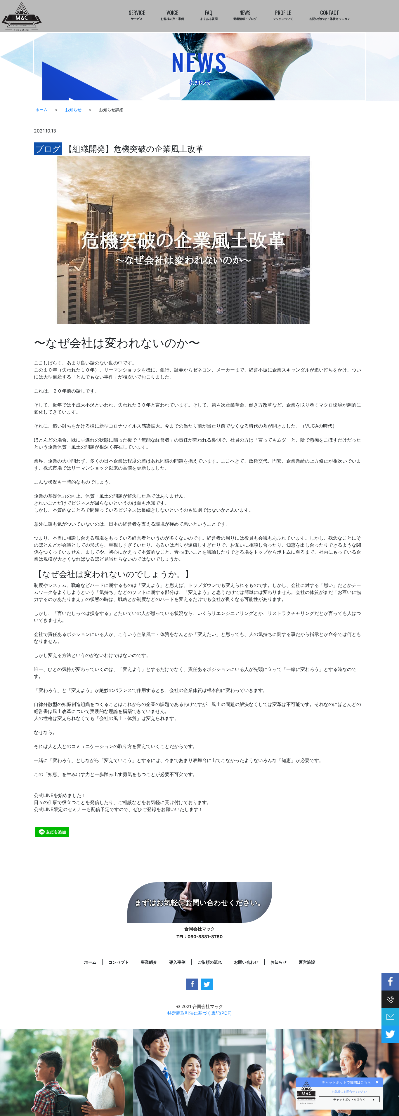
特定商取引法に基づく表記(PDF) (199, 1013)
